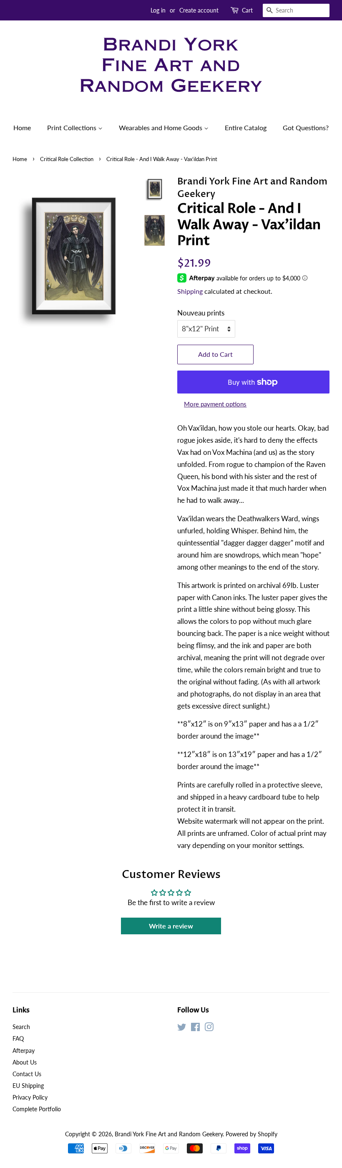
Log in (158, 10)
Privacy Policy (30, 1097)
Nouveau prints (200, 312)
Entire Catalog (246, 127)
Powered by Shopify (251, 1134)
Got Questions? (306, 127)
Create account (199, 10)
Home (22, 127)
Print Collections (72, 127)
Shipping (190, 291)
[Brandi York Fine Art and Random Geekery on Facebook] (195, 1028)
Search (21, 1026)
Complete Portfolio (37, 1109)
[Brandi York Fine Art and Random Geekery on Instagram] (209, 1028)
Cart (247, 10)
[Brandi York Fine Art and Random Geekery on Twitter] (181, 1028)
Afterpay (24, 1050)
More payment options (215, 404)
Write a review (171, 926)
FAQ (18, 1038)
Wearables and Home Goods (161, 127)
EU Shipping (28, 1085)
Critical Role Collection (66, 159)
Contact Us (27, 1073)
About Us (25, 1062)
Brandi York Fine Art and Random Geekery (169, 1134)
